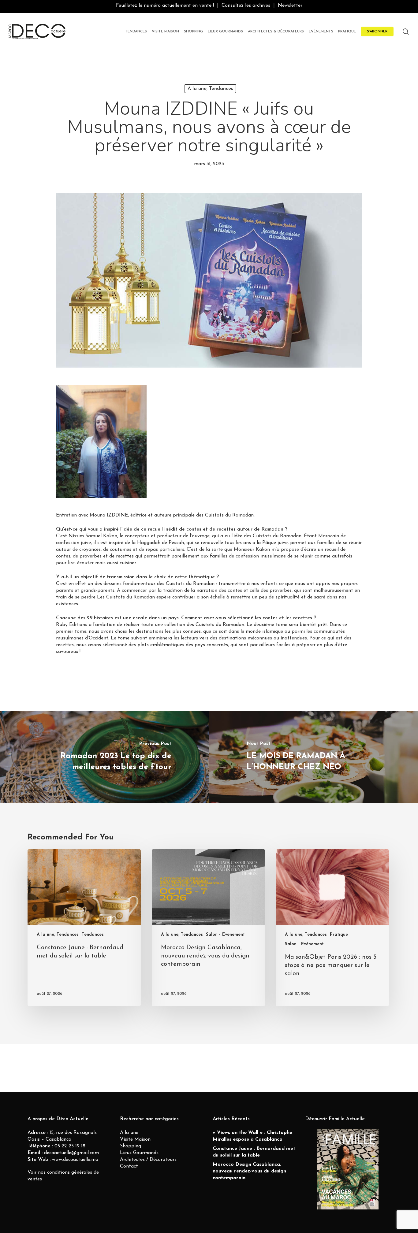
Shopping (130, 1146)
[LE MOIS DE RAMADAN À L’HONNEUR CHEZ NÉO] (313, 757)
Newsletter (290, 5)
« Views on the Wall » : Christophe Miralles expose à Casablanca (252, 1136)
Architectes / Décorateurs (148, 1159)
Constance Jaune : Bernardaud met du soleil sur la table (254, 1152)
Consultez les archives (246, 5)
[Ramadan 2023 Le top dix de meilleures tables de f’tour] (104, 757)
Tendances (93, 934)
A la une (129, 1132)
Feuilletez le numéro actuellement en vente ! (165, 5)
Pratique (339, 934)
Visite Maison (135, 1139)
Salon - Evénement (225, 934)
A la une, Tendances (210, 88)
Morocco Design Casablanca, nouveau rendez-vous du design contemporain (249, 1171)
